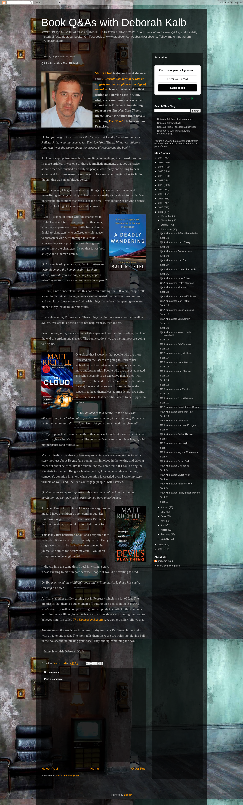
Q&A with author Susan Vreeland (177, 310)
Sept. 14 (164, 380)
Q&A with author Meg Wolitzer (175, 353)
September (167, 229)
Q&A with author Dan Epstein (175, 319)
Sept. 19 (164, 339)
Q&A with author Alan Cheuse (175, 371)
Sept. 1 (164, 501)
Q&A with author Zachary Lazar (176, 251)
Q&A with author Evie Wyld (174, 443)
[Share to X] (94, 663)
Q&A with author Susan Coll (174, 461)
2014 (161, 212)
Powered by (169, 98)
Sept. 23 (164, 305)
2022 (161, 176)
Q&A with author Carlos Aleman (176, 434)
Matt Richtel (103, 73)
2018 (161, 194)
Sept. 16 (164, 366)
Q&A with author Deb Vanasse (175, 344)
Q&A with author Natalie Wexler (176, 483)
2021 (161, 180)
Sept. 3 (164, 488)
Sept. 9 (164, 429)
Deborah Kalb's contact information (175, 119)
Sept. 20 (164, 328)
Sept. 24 (164, 292)
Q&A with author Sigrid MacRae (176, 411)
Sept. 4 (164, 479)
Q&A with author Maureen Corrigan (178, 425)
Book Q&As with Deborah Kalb (113, 22)
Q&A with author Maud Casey (175, 242)
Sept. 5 (164, 470)
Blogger (127, 794)
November (166, 220)
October (165, 225)
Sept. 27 (164, 265)
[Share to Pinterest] (101, 663)
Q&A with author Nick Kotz (174, 287)
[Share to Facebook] (98, 663)
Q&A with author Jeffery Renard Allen (179, 233)
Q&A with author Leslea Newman (177, 283)
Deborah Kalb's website (169, 123)
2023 (161, 171)
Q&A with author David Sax (174, 420)
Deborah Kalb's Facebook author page (176, 127)
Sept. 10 (164, 416)
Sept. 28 (164, 256)
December (166, 216)
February (166, 534)
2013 (161, 544)
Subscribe (177, 88)
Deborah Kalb (165, 561)
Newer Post (49, 768)
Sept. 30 (164, 238)
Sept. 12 (164, 393)
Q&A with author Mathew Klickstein (178, 296)
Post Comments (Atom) (68, 775)
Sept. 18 (164, 348)
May (163, 521)
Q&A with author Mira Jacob (174, 465)
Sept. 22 (164, 314)
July (163, 512)
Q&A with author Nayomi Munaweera (179, 452)
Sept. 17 (164, 357)
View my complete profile (167, 565)
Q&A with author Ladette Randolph (178, 269)
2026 (161, 158)
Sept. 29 (164, 247)
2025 (161, 162)
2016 (161, 203)
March (164, 529)
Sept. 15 (164, 375)
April (163, 525)
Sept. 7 (164, 447)
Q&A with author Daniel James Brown (179, 407)
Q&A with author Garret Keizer (175, 474)
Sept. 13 (164, 384)
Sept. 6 (164, 456)
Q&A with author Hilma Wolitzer (176, 362)
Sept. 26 (164, 274)
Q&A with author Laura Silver (175, 278)
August (165, 507)
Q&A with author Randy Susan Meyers (180, 492)
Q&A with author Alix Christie (175, 389)
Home (94, 768)
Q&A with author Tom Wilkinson (176, 398)
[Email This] (87, 663)
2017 (161, 198)
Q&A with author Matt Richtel (175, 301)
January (165, 539)
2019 (161, 189)
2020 (161, 185)
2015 (161, 207)
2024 (161, 167)
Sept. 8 (164, 438)
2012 (161, 549)
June (164, 516)
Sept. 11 (164, 402)
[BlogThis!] (91, 663)
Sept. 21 (164, 323)
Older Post (138, 768)
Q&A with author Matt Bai (173, 260)
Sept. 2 (164, 497)
